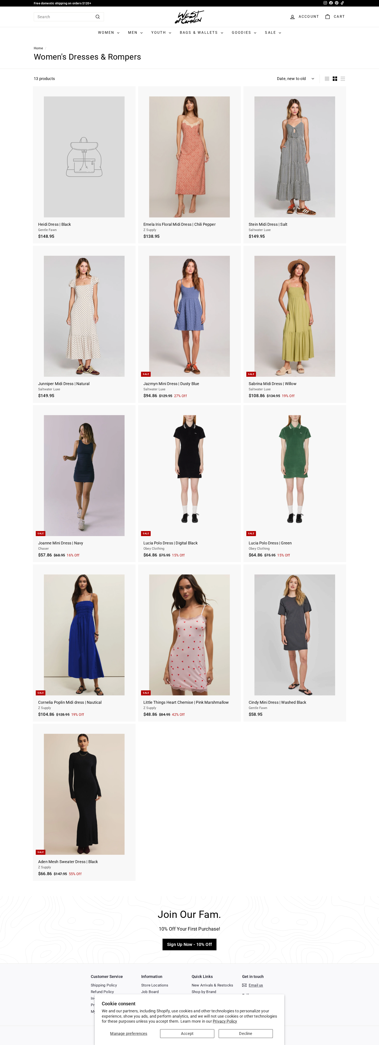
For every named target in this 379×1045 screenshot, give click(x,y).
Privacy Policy (225, 1021)
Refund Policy (102, 992)
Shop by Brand (204, 992)
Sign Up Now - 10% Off (189, 944)
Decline (245, 1033)
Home (38, 48)
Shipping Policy (104, 985)
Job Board (150, 992)
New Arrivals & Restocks (212, 985)
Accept (187, 1033)
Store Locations (154, 985)
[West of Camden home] (189, 17)
